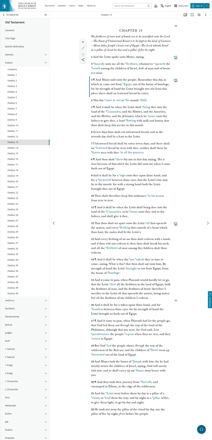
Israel (154, 350)
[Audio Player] (201, 429)
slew (113, 284)
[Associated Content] (175, 57)
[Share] (83, 59)
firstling (125, 228)
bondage (114, 273)
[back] (3, 14)
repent (129, 334)
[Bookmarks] (192, 14)
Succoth (146, 382)
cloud (95, 398)
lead (107, 398)
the (128, 100)
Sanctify (99, 64)
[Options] (206, 14)
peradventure (100, 334)
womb (96, 68)
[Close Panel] (45, 14)
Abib (143, 100)
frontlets (97, 309)
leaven (96, 152)
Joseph (137, 361)
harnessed (98, 355)
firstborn (132, 64)
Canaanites (114, 112)
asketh (140, 259)
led (109, 346)
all (148, 223)
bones (140, 370)
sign (122, 175)
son (132, 259)
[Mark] (83, 48)
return (96, 339)
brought (131, 268)
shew (119, 159)
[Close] (83, 42)
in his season (156, 196)
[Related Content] (199, 14)
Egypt (127, 84)
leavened (101, 148)
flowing (131, 121)
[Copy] (83, 54)
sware (152, 116)
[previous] (54, 223)
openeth (160, 64)
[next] (208, 223)
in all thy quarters (132, 152)
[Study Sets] (185, 14)
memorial (105, 180)
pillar (156, 398)
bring (146, 107)
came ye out (113, 100)
